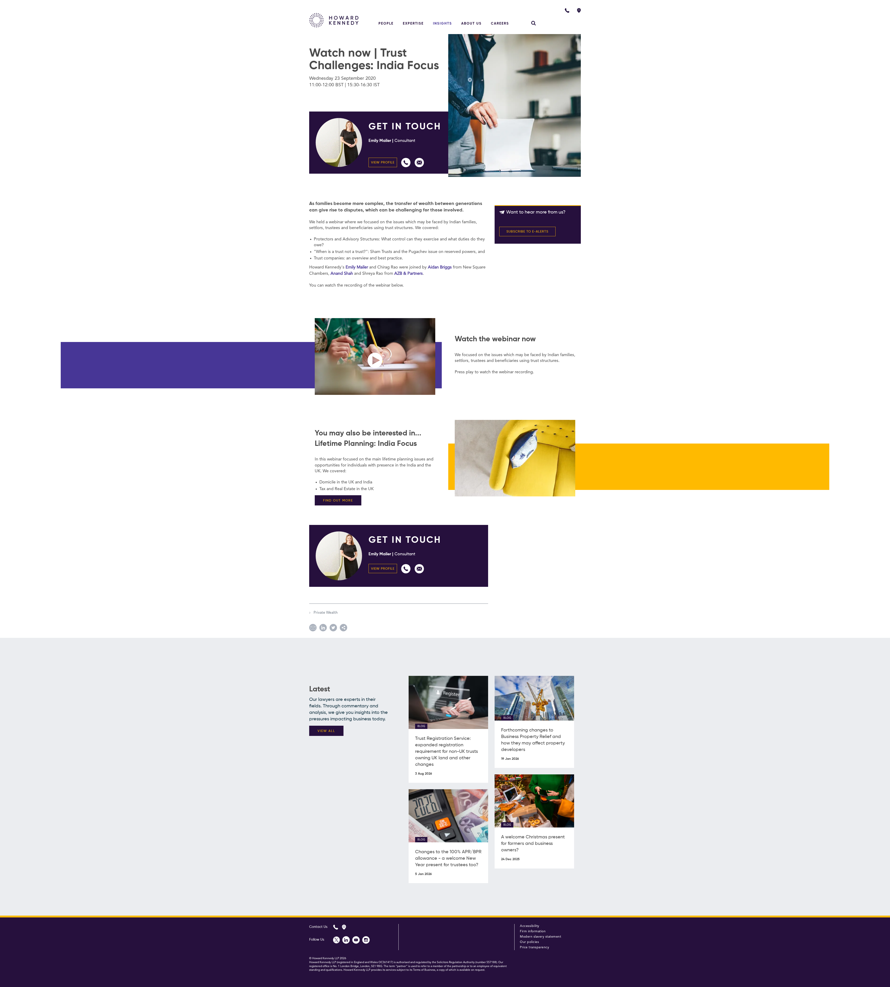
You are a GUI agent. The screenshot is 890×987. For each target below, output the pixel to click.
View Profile (382, 568)
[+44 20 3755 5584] (405, 162)
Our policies (529, 942)
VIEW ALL (326, 731)
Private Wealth (325, 613)
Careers (500, 23)
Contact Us (318, 927)
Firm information (533, 931)
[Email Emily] (419, 162)
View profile (382, 162)
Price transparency (534, 947)
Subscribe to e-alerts (527, 231)
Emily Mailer (357, 267)
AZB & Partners (408, 274)
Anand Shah (342, 274)
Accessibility (529, 926)
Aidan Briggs (440, 267)
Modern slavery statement (540, 936)
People (386, 23)
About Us (471, 23)
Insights (442, 23)
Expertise (413, 23)
